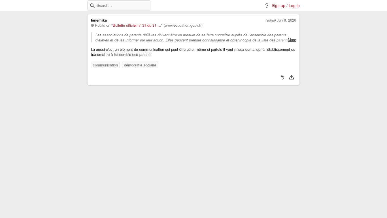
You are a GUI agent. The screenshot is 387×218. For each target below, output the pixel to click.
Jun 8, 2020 (286, 20)
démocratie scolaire (140, 65)
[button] (92, 6)
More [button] (292, 39)
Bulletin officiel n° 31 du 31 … (137, 25)
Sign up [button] (278, 5)
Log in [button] (294, 5)
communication (105, 65)
